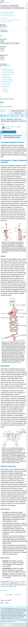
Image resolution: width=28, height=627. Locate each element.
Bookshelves (16, 115)
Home (7, 115)
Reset (2, 41)
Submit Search (4, 31)
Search (3, 625)
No (8, 602)
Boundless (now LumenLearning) (13, 126)
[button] (5, 89)
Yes (3, 602)
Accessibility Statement (11, 619)
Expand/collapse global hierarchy (2, 116)
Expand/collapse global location (26, 115)
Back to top (3, 590)
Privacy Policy (15, 618)
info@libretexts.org (11, 621)
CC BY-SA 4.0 (21, 583)
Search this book (4, 26)
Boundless (8, 128)
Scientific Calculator (7, 79)
